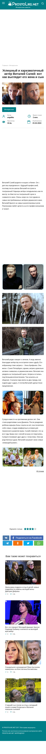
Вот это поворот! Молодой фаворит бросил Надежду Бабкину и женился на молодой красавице (22, 629)
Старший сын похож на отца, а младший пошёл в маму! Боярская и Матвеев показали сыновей (21, 707)
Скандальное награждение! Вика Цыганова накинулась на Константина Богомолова (22, 668)
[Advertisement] (23, 38)
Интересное (13, 65)
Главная (5, 65)
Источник (40, 471)
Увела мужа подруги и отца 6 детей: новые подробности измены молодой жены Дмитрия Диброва (22, 589)
